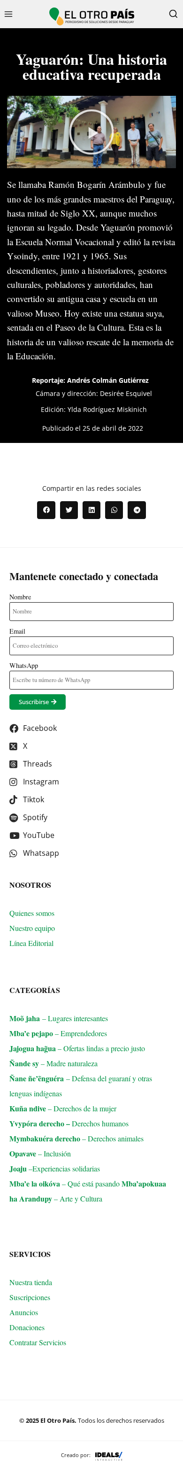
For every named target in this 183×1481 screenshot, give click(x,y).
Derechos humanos (74, 1123)
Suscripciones (29, 1297)
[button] (91, 132)
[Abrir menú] (8, 14)
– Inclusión (40, 1153)
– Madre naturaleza (53, 1063)
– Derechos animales (76, 1138)
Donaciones (27, 1327)
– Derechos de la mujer (62, 1108)
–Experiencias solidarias (54, 1168)
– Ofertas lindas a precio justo (77, 1048)
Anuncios (23, 1312)
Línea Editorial (32, 943)
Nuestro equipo (32, 928)
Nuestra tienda (30, 1282)
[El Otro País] (91, 16)
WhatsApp (23, 665)
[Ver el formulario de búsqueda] (173, 14)
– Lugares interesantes (58, 1018)
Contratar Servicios (39, 1342)
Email (17, 631)
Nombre (20, 596)
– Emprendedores (58, 1033)
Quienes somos (31, 913)
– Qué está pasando (65, 1183)
